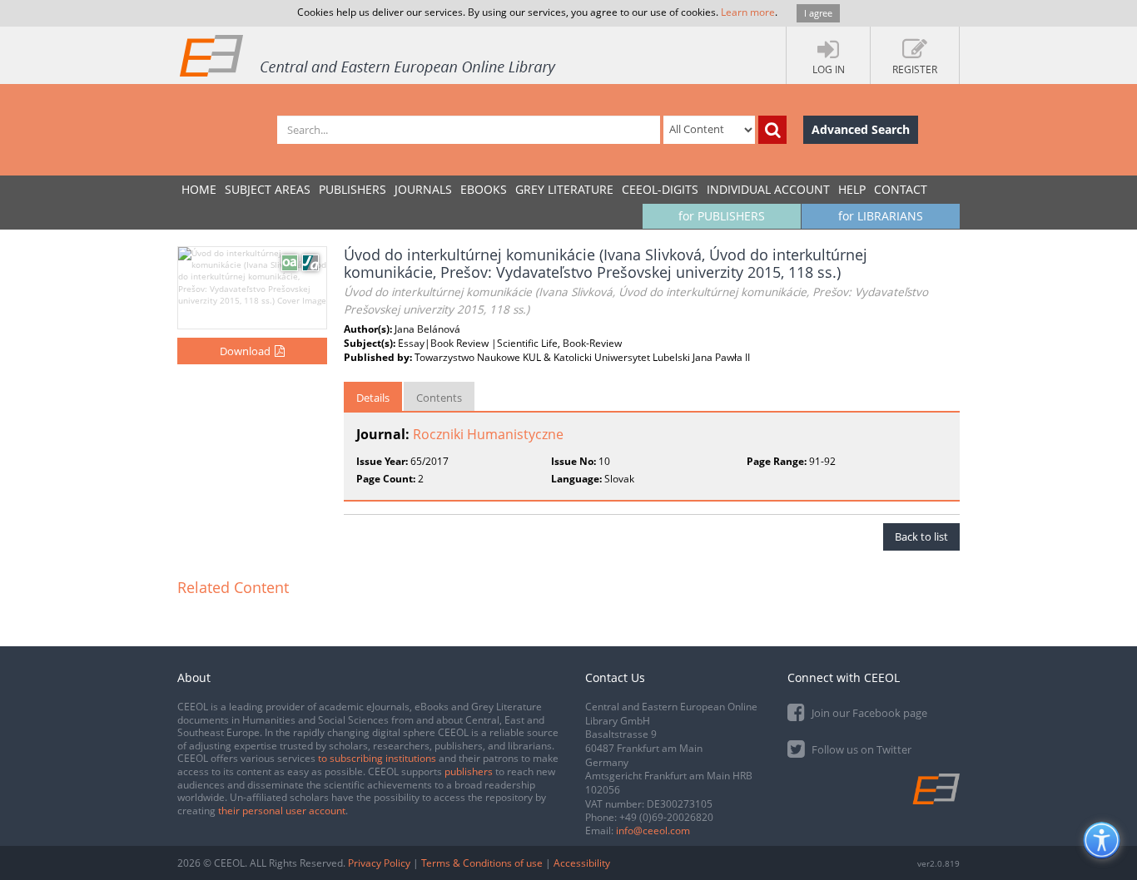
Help (852, 189)
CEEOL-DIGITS (660, 189)
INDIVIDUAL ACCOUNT (768, 189)
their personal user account (281, 810)
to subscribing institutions (377, 758)
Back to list (921, 536)
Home (198, 189)
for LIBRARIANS (880, 216)
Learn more (748, 12)
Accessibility (582, 863)
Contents (439, 397)
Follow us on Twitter (860, 749)
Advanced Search (861, 129)
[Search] (772, 130)
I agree (818, 13)
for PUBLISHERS (721, 216)
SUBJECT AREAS (267, 189)
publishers (468, 771)
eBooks (483, 189)
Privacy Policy (379, 863)
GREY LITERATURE (564, 189)
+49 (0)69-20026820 (666, 817)
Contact (900, 189)
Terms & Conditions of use (482, 863)
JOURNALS (423, 189)
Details (373, 397)
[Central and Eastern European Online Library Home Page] (368, 55)
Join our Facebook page (868, 712)
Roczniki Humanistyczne (488, 434)
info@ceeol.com (653, 830)
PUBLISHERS (352, 189)
